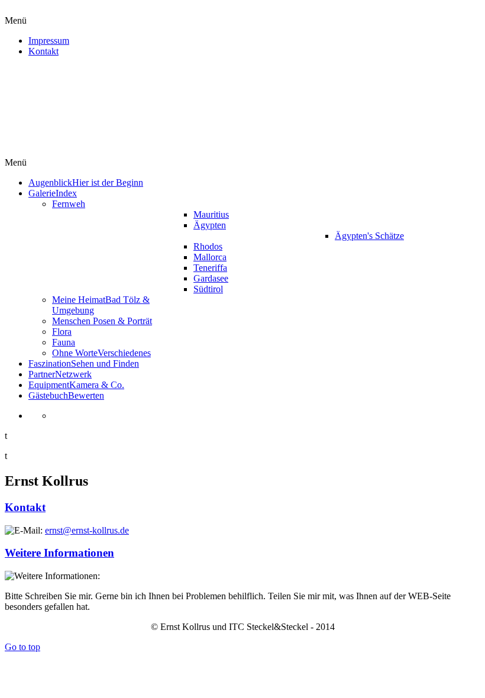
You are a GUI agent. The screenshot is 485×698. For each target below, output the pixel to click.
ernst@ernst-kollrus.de (87, 530)
